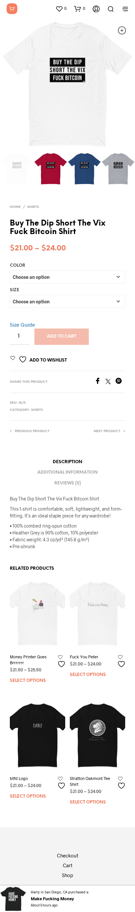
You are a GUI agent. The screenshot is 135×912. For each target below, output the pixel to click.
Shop (67, 875)
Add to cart (61, 336)
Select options (28, 681)
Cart (67, 865)
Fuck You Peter (84, 656)
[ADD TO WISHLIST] (62, 661)
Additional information (67, 472)
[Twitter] (110, 382)
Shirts (33, 207)
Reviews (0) (67, 483)
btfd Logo (19, 778)
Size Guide (22, 324)
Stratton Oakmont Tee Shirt (90, 781)
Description (67, 462)
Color (17, 265)
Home (15, 207)
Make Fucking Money (52, 898)
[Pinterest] (120, 382)
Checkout (67, 855)
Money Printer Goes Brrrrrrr (28, 659)
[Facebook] (100, 382)
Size (14, 290)
